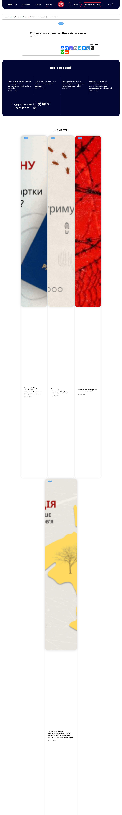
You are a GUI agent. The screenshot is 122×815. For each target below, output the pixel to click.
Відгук (49, 4)
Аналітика (25, 4)
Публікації (12, 4)
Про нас (38, 4)
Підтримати (75, 4)
